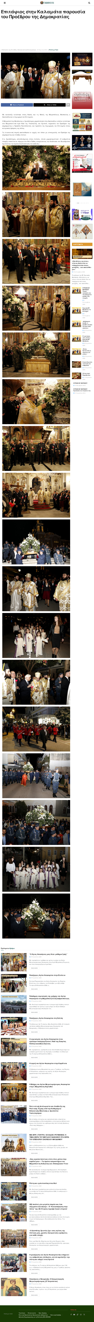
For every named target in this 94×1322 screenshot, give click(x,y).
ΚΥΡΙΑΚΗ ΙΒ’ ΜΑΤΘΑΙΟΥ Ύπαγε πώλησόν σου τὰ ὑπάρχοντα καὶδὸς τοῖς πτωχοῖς (87, 293)
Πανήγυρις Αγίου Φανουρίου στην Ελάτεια (47, 975)
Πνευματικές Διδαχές (9, 1279)
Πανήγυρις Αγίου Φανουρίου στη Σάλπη (46, 1018)
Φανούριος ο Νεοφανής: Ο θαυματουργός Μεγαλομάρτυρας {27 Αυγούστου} (46, 1280)
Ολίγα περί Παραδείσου (86, 374)
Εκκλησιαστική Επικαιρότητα (27, 50)
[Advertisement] (47, 34)
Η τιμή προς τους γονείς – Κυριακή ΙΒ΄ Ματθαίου (87, 338)
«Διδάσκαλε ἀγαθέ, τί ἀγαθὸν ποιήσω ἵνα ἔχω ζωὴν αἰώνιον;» (87, 324)
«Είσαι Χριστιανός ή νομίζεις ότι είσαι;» (87, 351)
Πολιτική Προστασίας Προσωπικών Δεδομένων (33, 1315)
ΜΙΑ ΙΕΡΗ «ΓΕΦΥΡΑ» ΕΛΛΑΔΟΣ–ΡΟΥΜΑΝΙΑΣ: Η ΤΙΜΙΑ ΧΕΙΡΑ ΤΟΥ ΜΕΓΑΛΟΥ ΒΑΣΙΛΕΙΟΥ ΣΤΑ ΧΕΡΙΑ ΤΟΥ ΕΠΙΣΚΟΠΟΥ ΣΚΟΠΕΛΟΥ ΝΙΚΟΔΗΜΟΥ (49, 1137)
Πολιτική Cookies (55, 1315)
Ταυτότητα (22, 1313)
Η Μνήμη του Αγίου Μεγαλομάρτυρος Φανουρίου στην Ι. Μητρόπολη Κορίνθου (49, 1085)
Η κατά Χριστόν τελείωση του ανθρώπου (87, 363)
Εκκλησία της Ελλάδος (9, 50)
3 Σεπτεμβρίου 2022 (79, 272)
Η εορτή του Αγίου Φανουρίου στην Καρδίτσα (48, 1063)
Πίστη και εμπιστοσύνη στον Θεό (43, 1183)
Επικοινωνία (32, 1313)
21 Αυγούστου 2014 (79, 393)
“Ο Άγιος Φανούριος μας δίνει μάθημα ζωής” (48, 954)
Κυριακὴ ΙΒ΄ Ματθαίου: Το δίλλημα (87, 309)
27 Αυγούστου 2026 (35, 957)
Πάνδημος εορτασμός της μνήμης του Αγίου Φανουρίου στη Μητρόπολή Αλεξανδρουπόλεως (49, 997)
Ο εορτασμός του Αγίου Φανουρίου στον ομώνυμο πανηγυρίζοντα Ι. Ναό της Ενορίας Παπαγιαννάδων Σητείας (47, 1041)
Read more (34, 968)
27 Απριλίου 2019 (42, 50)
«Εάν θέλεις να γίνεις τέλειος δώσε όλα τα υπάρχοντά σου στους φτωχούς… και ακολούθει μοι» (81, 265)
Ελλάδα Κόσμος (7, 1107)
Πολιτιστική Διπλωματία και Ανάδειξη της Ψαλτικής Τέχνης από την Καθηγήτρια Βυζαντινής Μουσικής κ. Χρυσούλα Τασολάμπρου (47, 1109)
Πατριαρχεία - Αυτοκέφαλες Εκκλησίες (11, 1040)
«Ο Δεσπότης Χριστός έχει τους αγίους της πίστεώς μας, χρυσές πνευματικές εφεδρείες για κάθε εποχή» (48, 1232)
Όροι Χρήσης (43, 1313)
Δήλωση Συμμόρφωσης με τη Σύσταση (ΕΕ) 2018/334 (34, 1317)
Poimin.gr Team (53, 50)
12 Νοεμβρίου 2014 (79, 385)
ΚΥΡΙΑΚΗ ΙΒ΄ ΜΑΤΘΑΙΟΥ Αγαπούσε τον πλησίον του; (82, 390)
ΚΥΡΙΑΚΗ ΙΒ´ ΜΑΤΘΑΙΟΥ (80, 383)
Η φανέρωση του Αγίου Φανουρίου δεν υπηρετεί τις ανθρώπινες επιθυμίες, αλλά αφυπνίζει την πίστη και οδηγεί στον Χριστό (49, 1257)
